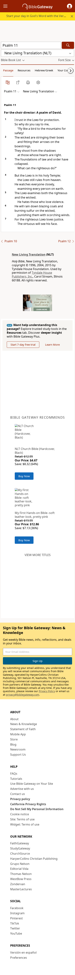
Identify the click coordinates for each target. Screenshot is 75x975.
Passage (8, 70)
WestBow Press (20, 879)
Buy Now (24, 476)
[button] (69, 6)
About (14, 719)
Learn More (52, 344)
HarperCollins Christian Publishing (34, 859)
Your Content (66, 70)
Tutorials (16, 779)
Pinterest (16, 918)
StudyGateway (20, 848)
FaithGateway (19, 843)
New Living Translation (29, 254)
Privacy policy (20, 799)
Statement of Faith (23, 729)
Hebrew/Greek (44, 70)
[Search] (68, 45)
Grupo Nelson (19, 864)
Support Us (18, 755)
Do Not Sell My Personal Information (37, 809)
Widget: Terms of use (24, 824)
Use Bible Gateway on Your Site (31, 784)
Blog (13, 744)
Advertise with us (22, 789)
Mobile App (18, 734)
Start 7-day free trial (23, 344)
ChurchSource (20, 854)
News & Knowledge (23, 724)
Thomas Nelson (21, 874)
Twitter (15, 928)
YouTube (16, 933)
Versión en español (23, 952)
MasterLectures (21, 889)
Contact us (17, 794)
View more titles (38, 555)
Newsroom (17, 749)
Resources (24, 70)
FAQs (13, 774)
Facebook (16, 908)
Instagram (17, 913)
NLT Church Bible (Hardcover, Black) (35, 451)
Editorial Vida (19, 869)
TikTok (14, 923)
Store (14, 739)
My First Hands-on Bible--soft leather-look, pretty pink (35, 515)
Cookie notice (19, 814)
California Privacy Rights (28, 804)
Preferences (18, 958)
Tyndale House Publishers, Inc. (32, 274)
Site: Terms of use (22, 819)
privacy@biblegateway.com (22, 694)
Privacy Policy (47, 691)
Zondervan (17, 884)
